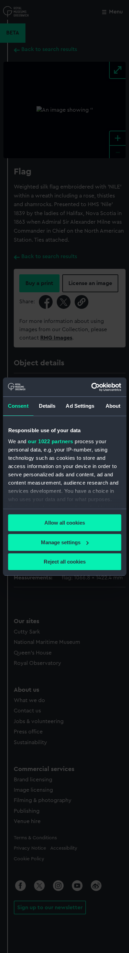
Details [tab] (47, 406)
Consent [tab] (18, 406)
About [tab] (113, 406)
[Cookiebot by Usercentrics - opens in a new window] (92, 387)
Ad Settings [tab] (80, 406)
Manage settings (60, 542)
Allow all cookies (64, 523)
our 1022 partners (50, 441)
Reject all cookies (65, 562)
